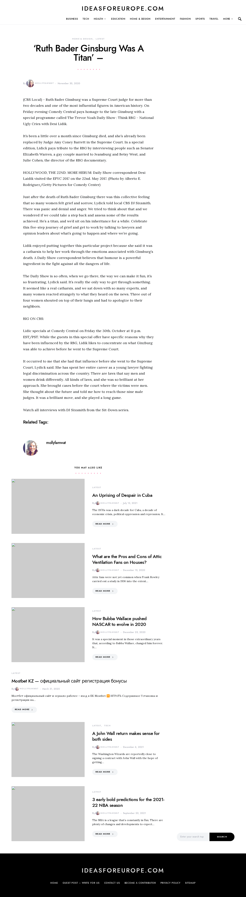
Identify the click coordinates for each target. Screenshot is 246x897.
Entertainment (165, 18)
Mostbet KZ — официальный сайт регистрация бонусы (69, 681)
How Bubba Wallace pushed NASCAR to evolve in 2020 (119, 621)
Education (118, 18)
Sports (200, 18)
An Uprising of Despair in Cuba (122, 495)
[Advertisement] (205, 761)
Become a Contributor (140, 882)
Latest (100, 38)
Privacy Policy (170, 882)
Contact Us (112, 882)
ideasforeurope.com (123, 8)
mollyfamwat (44, 83)
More (226, 18)
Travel (213, 18)
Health (98, 18)
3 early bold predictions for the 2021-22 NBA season (128, 802)
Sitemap (190, 882)
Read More (103, 523)
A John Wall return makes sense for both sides (126, 736)
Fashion (185, 18)
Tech (86, 18)
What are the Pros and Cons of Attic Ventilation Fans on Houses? (127, 559)
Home (54, 882)
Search (222, 836)
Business (72, 18)
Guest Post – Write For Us (81, 882)
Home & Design (140, 18)
